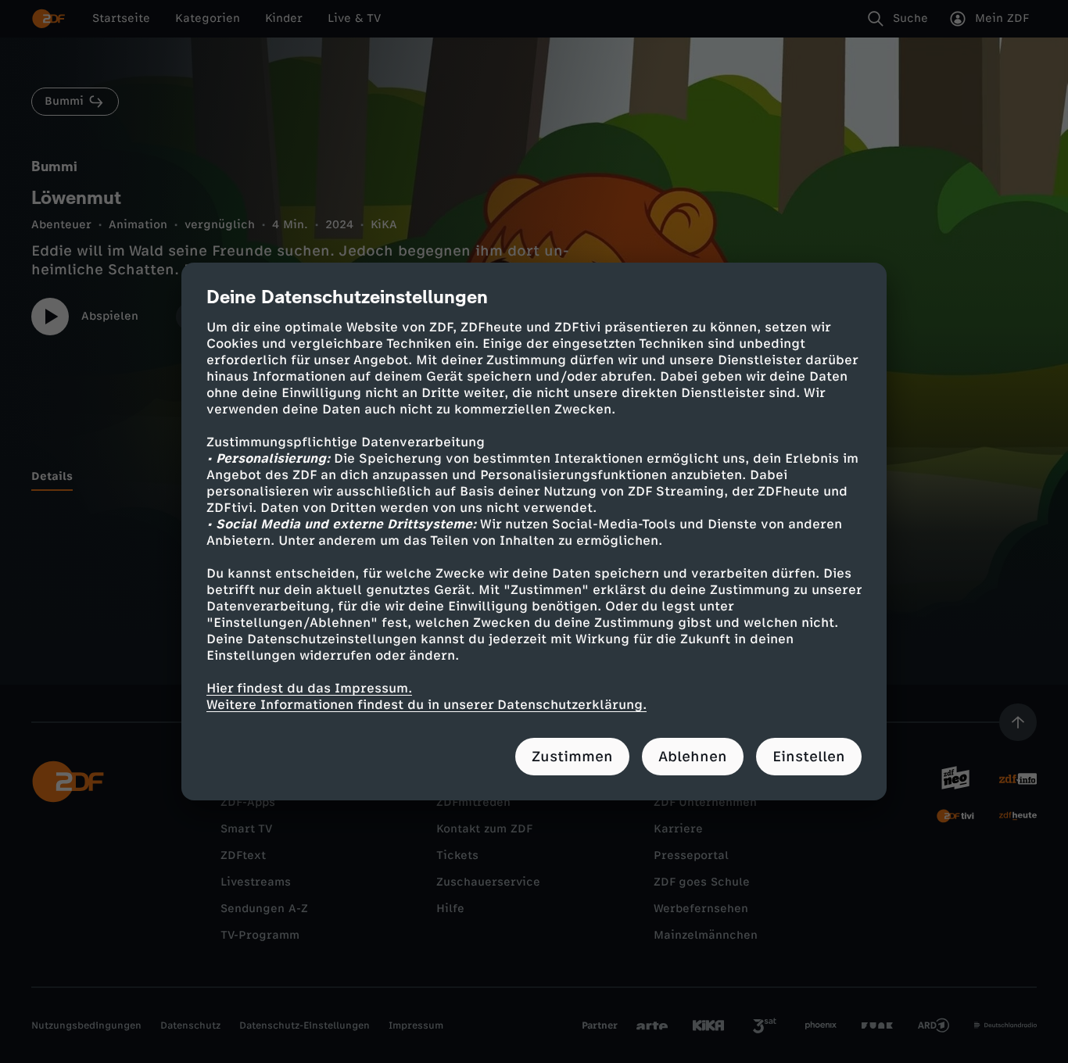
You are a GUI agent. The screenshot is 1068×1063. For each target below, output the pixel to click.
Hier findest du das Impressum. (309, 688)
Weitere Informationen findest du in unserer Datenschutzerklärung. (426, 704)
